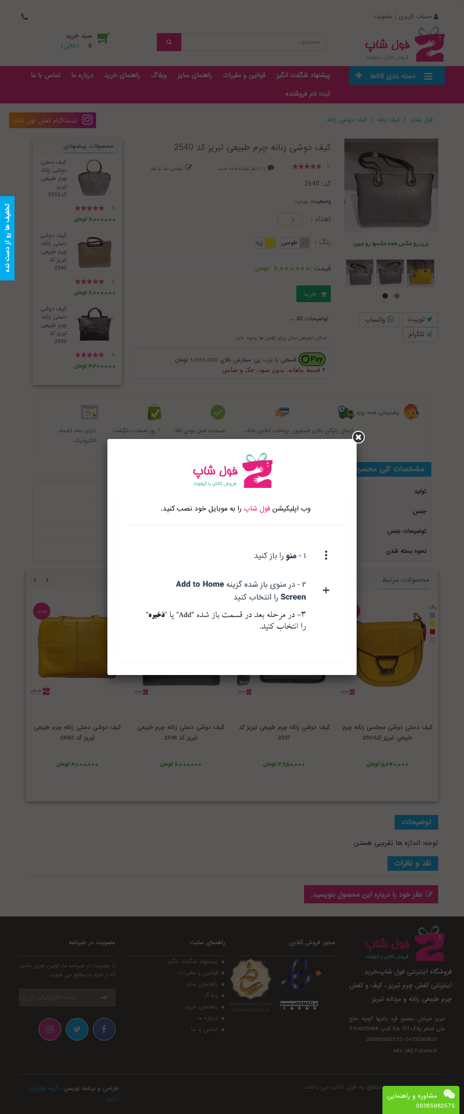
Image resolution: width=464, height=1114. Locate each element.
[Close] (358, 437)
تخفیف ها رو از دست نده (7, 238)
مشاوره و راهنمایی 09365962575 (421, 1101)
